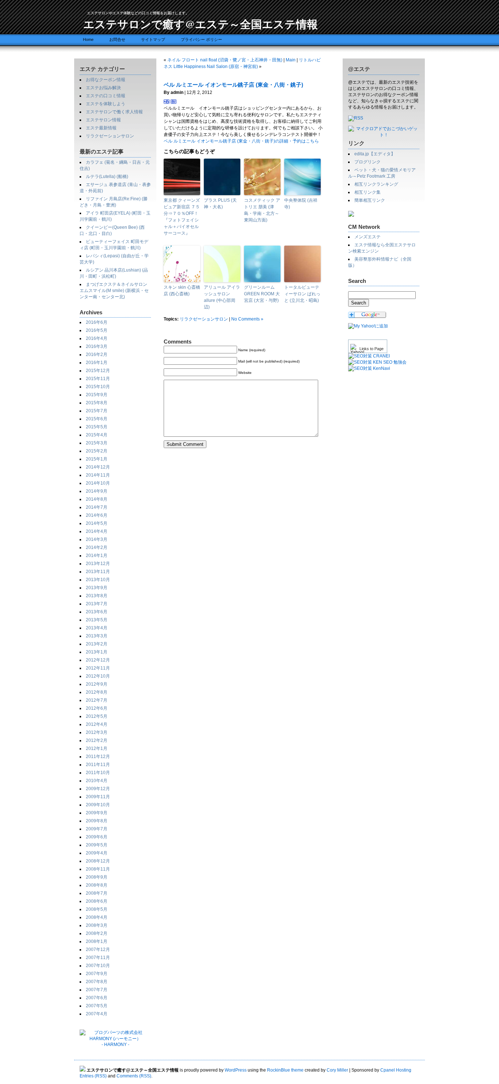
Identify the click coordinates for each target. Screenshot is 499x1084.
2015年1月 (96, 459)
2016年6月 (96, 322)
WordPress (236, 1070)
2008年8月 (96, 885)
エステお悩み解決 (103, 87)
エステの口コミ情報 (105, 95)
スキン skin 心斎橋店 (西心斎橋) (182, 290)
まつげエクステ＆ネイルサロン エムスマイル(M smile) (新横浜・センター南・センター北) (114, 290)
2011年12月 (98, 756)
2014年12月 (98, 467)
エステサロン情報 (103, 119)
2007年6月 (96, 997)
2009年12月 (98, 788)
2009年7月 (96, 828)
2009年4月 (96, 853)
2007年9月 (96, 973)
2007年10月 (98, 965)
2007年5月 (96, 1005)
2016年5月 (96, 330)
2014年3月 (96, 539)
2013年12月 (98, 563)
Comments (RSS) (134, 1076)
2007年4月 (96, 1013)
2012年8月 (96, 692)
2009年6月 (96, 836)
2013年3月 (96, 635)
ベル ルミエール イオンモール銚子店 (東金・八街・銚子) (233, 85)
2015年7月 (96, 410)
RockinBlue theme (285, 1070)
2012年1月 (96, 748)
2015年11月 (98, 378)
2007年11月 (98, 957)
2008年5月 (96, 909)
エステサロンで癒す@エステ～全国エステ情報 (200, 24)
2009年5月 (96, 845)
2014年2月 (96, 547)
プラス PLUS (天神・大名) (220, 203)
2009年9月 (96, 812)
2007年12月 (98, 949)
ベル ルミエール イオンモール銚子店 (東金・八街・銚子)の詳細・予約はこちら (241, 141)
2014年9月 (96, 491)
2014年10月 (98, 483)
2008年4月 (96, 917)
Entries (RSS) (93, 1076)
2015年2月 (96, 451)
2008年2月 (96, 933)
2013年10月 (98, 579)
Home (88, 39)
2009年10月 (98, 804)
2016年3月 (96, 346)
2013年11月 (98, 571)
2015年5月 (96, 426)
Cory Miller (337, 1070)
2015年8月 (96, 402)
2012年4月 (96, 724)
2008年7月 (96, 893)
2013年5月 (96, 619)
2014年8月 (96, 499)
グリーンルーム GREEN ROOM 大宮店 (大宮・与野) (262, 294)
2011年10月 (98, 772)
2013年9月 (96, 587)
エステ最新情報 (101, 127)
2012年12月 (98, 660)
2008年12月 (98, 861)
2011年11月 (98, 764)
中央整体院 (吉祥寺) (300, 203)
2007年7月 (96, 989)
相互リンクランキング (376, 184)
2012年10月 (98, 676)
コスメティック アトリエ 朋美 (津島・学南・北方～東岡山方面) (262, 210)
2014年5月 (96, 523)
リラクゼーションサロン (110, 136)
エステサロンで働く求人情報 (114, 111)
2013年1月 (96, 652)
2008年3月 (96, 925)
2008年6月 (96, 901)
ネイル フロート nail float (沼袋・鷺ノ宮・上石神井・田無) (224, 59)
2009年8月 (96, 820)
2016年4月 (96, 338)
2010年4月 (96, 780)
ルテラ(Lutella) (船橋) (107, 176)
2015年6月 (96, 418)
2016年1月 (96, 362)
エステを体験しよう (105, 103)
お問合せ (117, 39)
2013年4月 (96, 627)
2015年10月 (98, 386)
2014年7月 (96, 507)
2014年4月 (96, 531)
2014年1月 (96, 555)
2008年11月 (98, 869)
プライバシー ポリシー (201, 39)
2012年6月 (96, 708)
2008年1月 (96, 941)
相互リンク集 (367, 192)
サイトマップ (153, 39)
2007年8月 (96, 981)
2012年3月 (96, 732)
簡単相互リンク (369, 200)
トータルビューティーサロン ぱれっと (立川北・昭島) (302, 294)
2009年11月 (98, 796)
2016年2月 (96, 354)
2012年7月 (96, 700)
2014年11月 (98, 475)
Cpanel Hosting (395, 1070)
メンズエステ (367, 236)
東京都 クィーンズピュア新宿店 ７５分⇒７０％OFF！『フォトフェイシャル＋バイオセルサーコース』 (182, 217)
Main (291, 59)
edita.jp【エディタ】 (374, 153)
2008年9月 (96, 877)
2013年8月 (96, 595)
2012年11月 (98, 668)
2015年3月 (96, 443)
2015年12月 (98, 370)
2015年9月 (96, 394)
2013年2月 (96, 644)
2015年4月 (96, 434)
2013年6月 (96, 611)
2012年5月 (96, 716)
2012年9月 (96, 684)
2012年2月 (96, 740)
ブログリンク (367, 161)
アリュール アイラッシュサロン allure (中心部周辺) (222, 297)
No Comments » (247, 319)
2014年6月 (96, 515)
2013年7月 (96, 603)
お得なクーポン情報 (105, 79)
